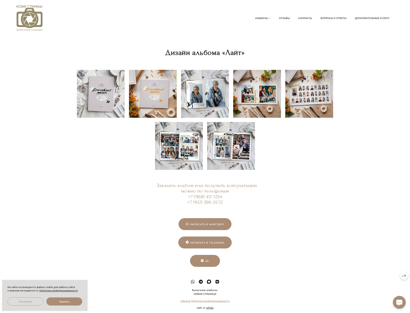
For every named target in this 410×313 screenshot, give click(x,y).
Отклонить (25, 301)
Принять (64, 301)
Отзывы (284, 18)
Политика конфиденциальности (210, 300)
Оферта (185, 300)
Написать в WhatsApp (207, 224)
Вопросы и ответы (333, 18)
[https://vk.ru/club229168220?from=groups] (217, 281)
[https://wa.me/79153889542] (193, 281)
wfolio (210, 307)
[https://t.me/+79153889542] (201, 281)
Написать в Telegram (207, 242)
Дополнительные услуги (372, 18)
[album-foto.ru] (29, 18)
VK (207, 261)
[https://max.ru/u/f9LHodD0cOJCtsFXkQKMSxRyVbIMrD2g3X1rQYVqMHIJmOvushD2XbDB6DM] (209, 281)
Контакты (305, 18)
